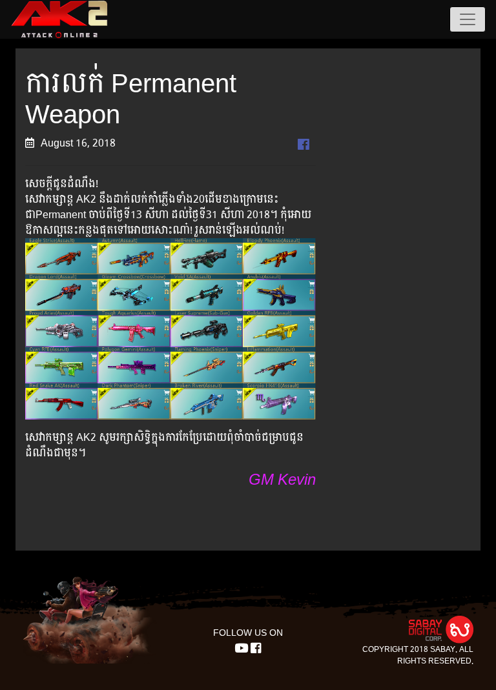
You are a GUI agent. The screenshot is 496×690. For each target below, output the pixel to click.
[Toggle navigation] (468, 19)
